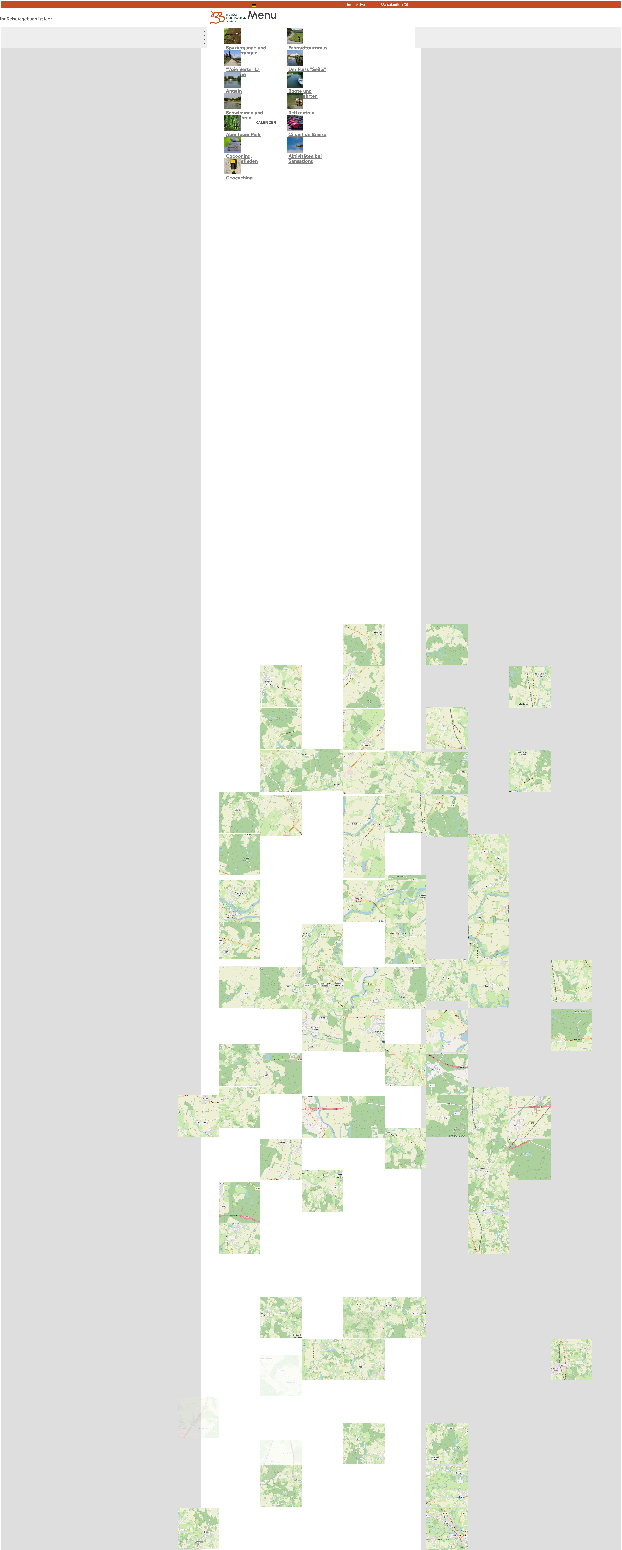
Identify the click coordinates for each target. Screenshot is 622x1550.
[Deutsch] (260, 4)
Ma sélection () (394, 4)
